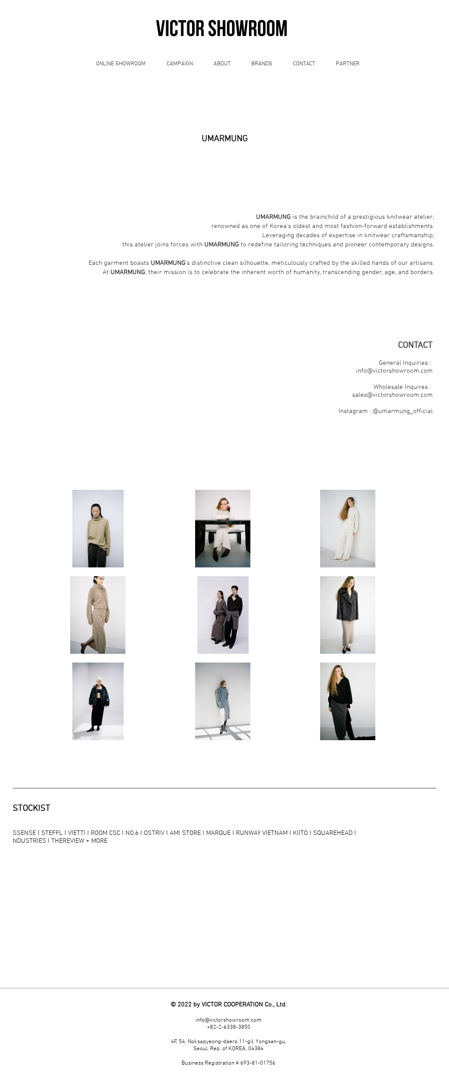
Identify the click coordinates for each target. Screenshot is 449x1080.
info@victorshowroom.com (394, 371)
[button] (98, 528)
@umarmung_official (403, 411)
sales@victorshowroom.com (392, 395)
